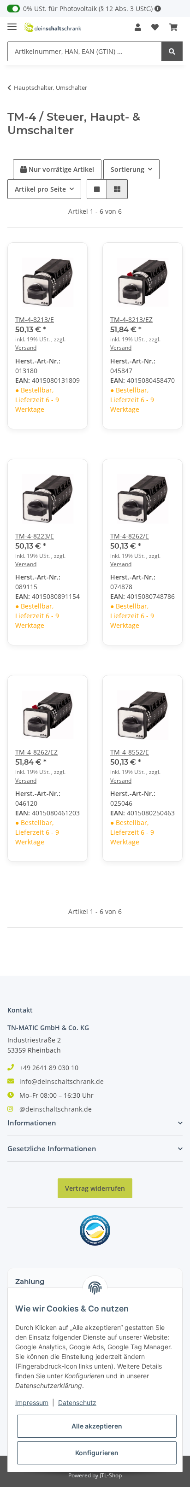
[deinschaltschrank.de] (52, 27)
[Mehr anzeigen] (157, 8)
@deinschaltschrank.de (55, 1109)
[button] (138, 27)
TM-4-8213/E (34, 319)
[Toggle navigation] (12, 23)
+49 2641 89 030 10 (48, 1067)
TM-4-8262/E (129, 536)
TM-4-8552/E (129, 752)
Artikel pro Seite (40, 189)
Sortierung (127, 169)
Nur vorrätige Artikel (60, 169)
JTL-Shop (111, 1475)
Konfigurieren (97, 1453)
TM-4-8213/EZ (131, 319)
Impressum (31, 1402)
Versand (25, 347)
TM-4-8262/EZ (36, 752)
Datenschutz (77, 1402)
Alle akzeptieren (96, 1426)
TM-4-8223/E (34, 536)
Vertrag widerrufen (95, 1188)
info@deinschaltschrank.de (61, 1081)
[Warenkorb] (173, 27)
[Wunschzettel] (155, 27)
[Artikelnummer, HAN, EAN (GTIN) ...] (172, 51)
